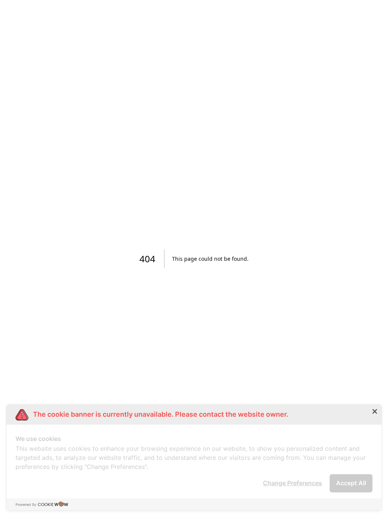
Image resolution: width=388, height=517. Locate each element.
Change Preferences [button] (292, 483)
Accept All (351, 483)
